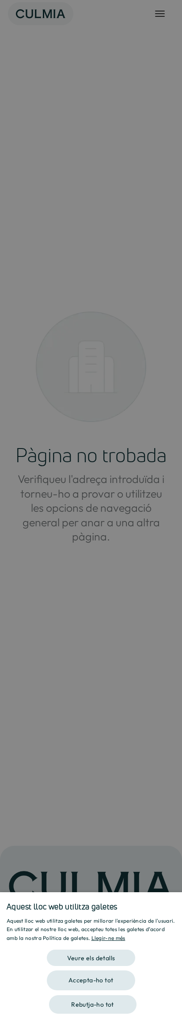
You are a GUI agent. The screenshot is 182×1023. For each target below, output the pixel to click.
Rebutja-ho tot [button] (92, 1004)
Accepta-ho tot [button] (91, 980)
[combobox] (171, 903)
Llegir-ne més (108, 938)
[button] (91, 955)
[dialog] (91, 957)
